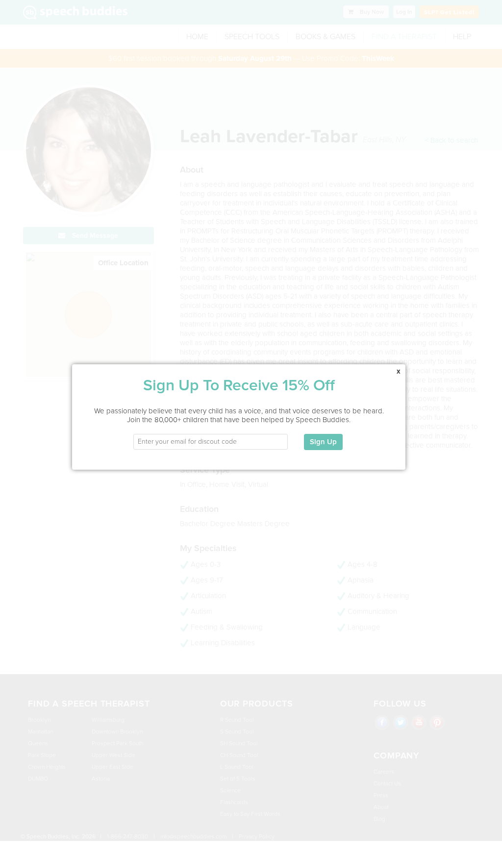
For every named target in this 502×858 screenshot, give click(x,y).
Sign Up (323, 441)
